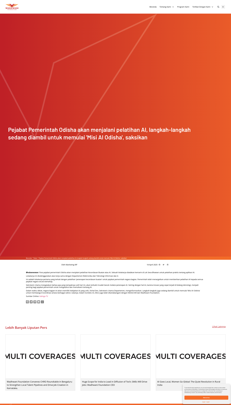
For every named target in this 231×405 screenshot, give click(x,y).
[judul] (203, 401)
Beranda (29, 258)
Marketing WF (71, 264)
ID (223, 7)
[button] (218, 6)
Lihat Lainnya (219, 326)
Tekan (35, 258)
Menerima (206, 398)
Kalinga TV (43, 296)
